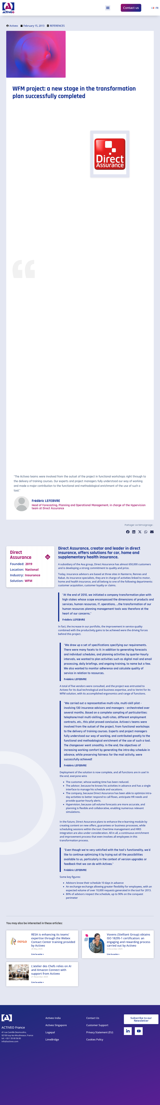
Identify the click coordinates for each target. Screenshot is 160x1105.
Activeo (64, 690)
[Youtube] (139, 1031)
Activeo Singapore (56, 1025)
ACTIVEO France (13, 1027)
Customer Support (97, 1025)
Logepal (50, 1032)
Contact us (131, 8)
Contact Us (92, 1018)
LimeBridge (52, 1039)
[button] (107, 7)
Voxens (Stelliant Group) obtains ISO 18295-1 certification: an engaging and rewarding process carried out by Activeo (128, 940)
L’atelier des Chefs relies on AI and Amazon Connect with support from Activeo (51, 969)
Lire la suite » (37, 954)
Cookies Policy (94, 1039)
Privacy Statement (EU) (99, 1032)
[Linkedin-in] (128, 1031)
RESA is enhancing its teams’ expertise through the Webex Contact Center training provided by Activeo (53, 940)
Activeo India (53, 1018)
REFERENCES (57, 25)
